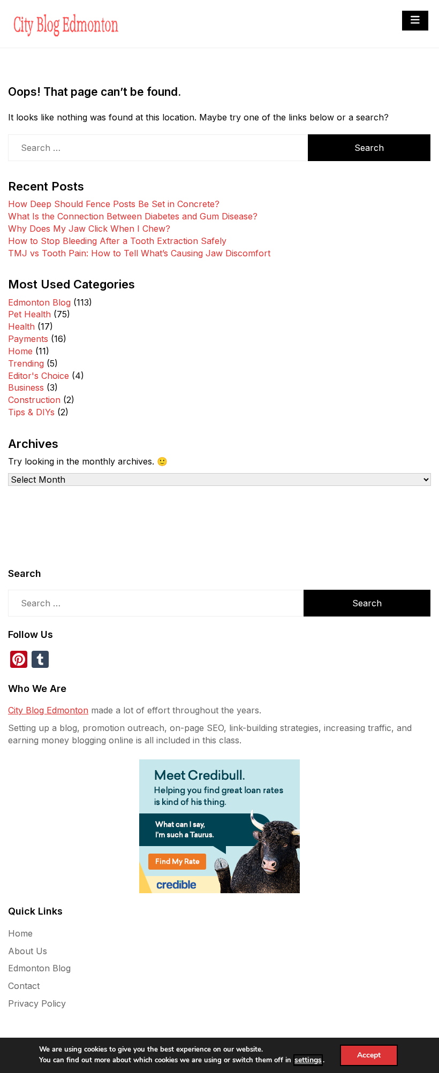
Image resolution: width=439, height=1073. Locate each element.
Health (21, 326)
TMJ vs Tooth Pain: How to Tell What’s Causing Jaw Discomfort (139, 253)
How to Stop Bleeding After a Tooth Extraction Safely (117, 240)
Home (20, 351)
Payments (28, 338)
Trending (26, 363)
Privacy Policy (37, 1003)
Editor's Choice (38, 375)
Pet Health (29, 314)
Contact (24, 985)
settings (308, 1060)
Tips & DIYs (31, 412)
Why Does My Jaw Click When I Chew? (89, 228)
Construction (34, 399)
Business (26, 387)
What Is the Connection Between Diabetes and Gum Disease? (133, 216)
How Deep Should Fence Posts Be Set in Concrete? (114, 204)
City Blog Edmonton (48, 710)
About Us (27, 951)
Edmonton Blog (39, 302)
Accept (369, 1055)
